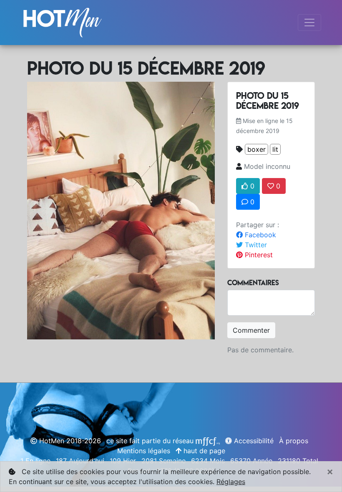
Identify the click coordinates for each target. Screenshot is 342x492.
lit (275, 149)
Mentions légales (143, 451)
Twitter (255, 245)
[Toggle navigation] (309, 22)
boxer (256, 149)
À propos (293, 441)
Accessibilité (253, 441)
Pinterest (258, 255)
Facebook (259, 235)
